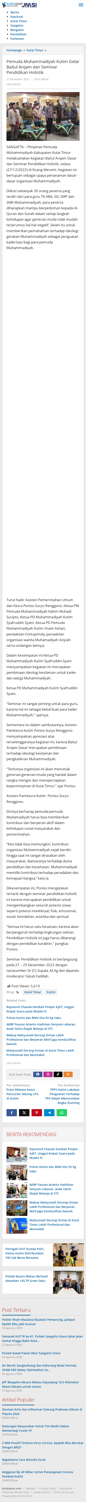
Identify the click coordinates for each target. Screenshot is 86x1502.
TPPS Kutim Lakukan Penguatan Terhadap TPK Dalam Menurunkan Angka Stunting (62, 1094)
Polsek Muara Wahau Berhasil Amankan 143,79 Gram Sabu (26, 1278)
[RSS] (68, 1074)
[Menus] (81, 5)
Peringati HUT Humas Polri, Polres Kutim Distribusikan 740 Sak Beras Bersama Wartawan (24, 1255)
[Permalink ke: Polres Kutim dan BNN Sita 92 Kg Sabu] (16, 1172)
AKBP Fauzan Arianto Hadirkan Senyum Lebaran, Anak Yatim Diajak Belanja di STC (51, 1189)
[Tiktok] (58, 1074)
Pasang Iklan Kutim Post (17, 1496)
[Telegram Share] (49, 1112)
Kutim (51, 992)
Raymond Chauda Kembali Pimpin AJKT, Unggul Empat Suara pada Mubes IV (53, 1153)
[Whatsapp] (62, 1112)
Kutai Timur (32, 992)
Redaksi (30, 1488)
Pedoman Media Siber (15, 1492)
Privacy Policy (47, 1488)
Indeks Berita (41, 1492)
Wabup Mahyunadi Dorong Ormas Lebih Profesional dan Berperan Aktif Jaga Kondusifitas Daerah (41, 1039)
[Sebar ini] (11, 1112)
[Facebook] (37, 1074)
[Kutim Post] (19, 5)
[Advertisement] (43, 426)
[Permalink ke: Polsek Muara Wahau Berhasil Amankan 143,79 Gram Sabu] (67, 1282)
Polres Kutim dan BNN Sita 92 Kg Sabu (33, 1018)
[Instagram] (48, 1074)
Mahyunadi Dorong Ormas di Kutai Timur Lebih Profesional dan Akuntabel (54, 1224)
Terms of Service (63, 1492)
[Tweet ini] (24, 1112)
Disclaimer (66, 1488)
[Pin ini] (37, 1112)
